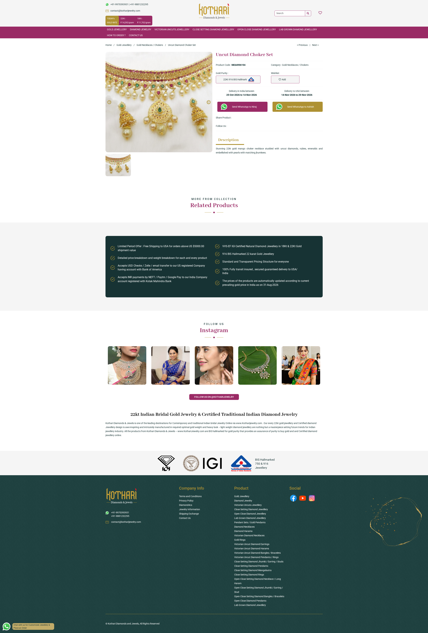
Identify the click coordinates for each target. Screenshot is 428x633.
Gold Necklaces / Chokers (150, 45)
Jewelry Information (189, 509)
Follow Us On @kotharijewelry (214, 397)
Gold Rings (239, 539)
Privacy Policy (186, 500)
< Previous (302, 45)
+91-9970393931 (120, 4)
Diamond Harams (243, 531)
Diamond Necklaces (244, 526)
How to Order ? (116, 35)
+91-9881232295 (139, 4)
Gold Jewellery (117, 29)
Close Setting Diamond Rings (249, 574)
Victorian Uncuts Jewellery (171, 29)
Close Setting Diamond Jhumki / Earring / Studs (258, 561)
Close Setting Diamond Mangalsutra (253, 570)
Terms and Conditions (190, 496)
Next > (315, 45)
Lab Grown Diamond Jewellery (298, 29)
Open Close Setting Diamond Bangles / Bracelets (259, 596)
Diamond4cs (185, 505)
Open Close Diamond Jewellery (256, 29)
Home (108, 45)
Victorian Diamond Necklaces (249, 535)
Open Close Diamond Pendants (250, 600)
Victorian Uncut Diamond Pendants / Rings (256, 557)
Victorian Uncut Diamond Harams (251, 548)
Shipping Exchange (189, 513)
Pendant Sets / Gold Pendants (249, 522)
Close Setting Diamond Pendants (251, 566)
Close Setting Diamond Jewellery (213, 29)
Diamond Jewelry (140, 29)
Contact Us (136, 35)
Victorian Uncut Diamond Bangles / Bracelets (257, 553)
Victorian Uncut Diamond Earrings (251, 544)
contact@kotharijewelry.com (125, 10)
